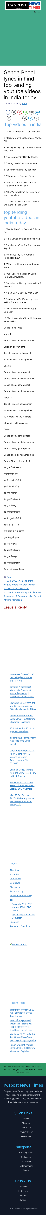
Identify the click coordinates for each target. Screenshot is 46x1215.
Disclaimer (15, 887)
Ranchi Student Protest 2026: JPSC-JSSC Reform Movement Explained (22, 1048)
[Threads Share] (24, 118)
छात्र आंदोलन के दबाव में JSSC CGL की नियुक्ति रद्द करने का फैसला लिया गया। (22, 1013)
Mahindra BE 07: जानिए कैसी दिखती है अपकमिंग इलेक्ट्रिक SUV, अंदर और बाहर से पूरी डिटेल (23, 1037)
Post (9, 577)
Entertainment (26, 1166)
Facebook (23, 1186)
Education (26, 1161)
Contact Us (15, 878)
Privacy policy (16, 891)
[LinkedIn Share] (37, 112)
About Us (26, 1123)
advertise (14, 874)
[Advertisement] (23, 41)
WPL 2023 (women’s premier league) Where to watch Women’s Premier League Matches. (20, 585)
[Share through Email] (31, 112)
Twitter (23, 1200)
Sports (26, 1170)
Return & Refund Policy (21, 895)
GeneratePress (23, 1072)
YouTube (23, 1195)
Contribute (15, 883)
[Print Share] (9, 118)
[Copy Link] (36, 118)
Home (26, 1119)
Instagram (23, 1191)
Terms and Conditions (21, 926)
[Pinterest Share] (19, 112)
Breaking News (26, 1152)
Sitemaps (14, 922)
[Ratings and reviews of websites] (18, 944)
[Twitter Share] (14, 112)
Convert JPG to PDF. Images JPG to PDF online (22, 907)
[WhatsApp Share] (25, 112)
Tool (12, 900)
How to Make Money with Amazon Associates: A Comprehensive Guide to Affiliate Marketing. (23, 596)
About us (14, 870)
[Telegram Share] (30, 118)
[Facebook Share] (8, 112)
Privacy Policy (26, 1132)
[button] (35, 12)
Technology (26, 1157)
